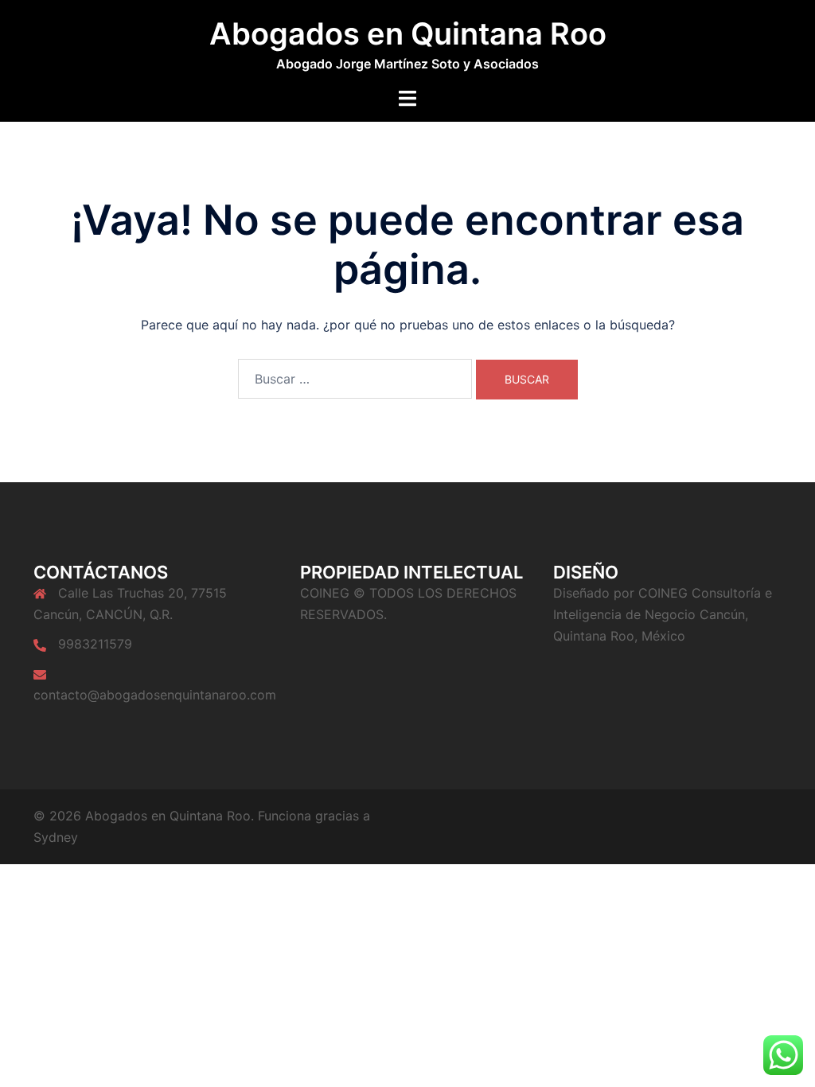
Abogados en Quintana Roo (407, 33)
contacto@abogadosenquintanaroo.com (154, 695)
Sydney (55, 837)
